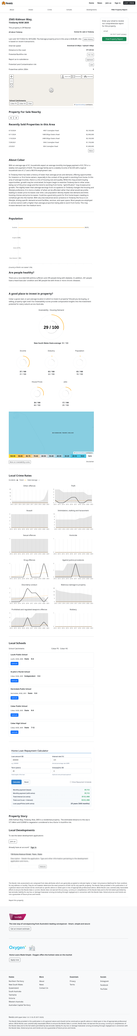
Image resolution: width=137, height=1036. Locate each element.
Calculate (16, 782)
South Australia (15, 991)
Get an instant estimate (20, 929)
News (99, 3)
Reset (26, 782)
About (12, 10)
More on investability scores (20, 462)
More (91, 151)
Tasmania (12, 995)
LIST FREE (129, 3)
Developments (91, 10)
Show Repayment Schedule (81, 782)
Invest (31, 10)
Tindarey (13, 22)
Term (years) (18, 771)
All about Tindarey (15, 32)
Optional (90, 60)
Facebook (104, 985)
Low (91, 65)
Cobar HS (22, 103)
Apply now (15, 960)
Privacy (73, 981)
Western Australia (16, 1001)
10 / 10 (90, 55)
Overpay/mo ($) (61, 771)
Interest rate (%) (60, 760)
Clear (30, 103)
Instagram (104, 981)
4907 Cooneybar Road (51, 130)
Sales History (88, 39)
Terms (72, 984)
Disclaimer (90, 462)
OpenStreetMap (80, 105)
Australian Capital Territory (20, 1005)
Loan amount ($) (17, 760)
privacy (123, 34)
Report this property (16, 900)
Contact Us (43, 988)
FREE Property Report (119, 10)
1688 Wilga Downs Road (51, 134)
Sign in (118, 3)
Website (43, 867)
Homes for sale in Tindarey (84, 32)
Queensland (14, 988)
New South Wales (16, 984)
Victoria (12, 998)
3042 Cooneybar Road (51, 142)
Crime (50, 10)
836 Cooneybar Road (50, 146)
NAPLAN (14, 664)
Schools (69, 10)
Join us (108, 3)
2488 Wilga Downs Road (51, 138)
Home (91, 3)
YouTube (103, 989)
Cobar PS (13, 103)
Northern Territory (16, 981)
